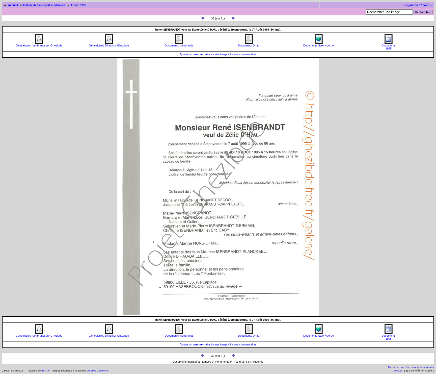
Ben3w (45, 370)
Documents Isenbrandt (179, 45)
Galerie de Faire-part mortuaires (44, 5)
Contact (397, 370)
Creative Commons (97, 370)
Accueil (13, 5)
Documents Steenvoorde (318, 45)
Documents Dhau (248, 45)
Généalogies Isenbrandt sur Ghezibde (39, 45)
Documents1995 (389, 47)
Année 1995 (78, 5)
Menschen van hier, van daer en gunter (411, 367)
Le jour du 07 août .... (418, 5)
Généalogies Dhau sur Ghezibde (109, 45)
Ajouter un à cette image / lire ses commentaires (218, 54)
